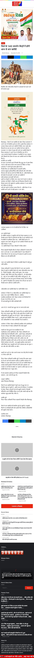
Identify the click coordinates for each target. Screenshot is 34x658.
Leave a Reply (17, 506)
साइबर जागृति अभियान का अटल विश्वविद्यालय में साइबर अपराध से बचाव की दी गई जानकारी (8, 496)
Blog (3, 43)
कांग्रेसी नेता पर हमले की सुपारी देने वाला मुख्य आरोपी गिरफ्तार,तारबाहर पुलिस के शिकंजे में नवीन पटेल (25, 488)
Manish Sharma (5, 53)
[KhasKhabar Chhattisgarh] (17, 3)
